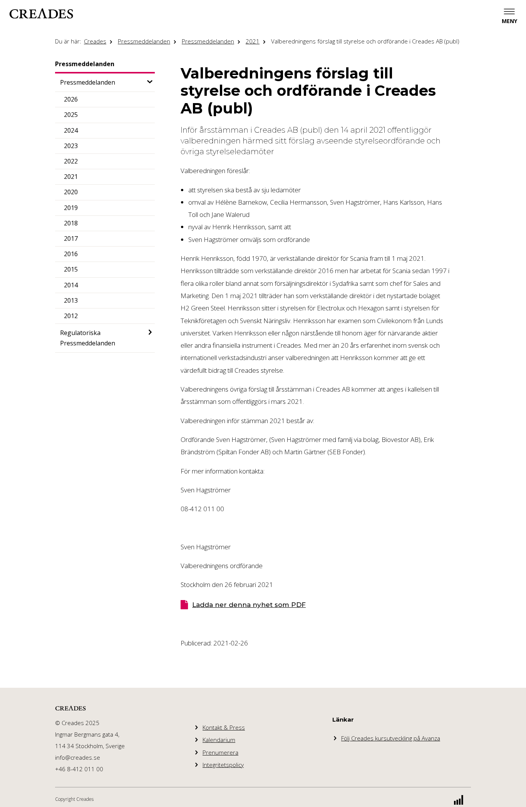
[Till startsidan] (41, 13)
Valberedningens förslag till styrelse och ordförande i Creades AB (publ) (365, 41)
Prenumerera (220, 752)
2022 (71, 161)
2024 (71, 130)
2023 (71, 146)
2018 (71, 223)
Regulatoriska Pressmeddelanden (87, 337)
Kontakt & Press (224, 727)
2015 (71, 269)
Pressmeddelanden (144, 41)
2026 (71, 99)
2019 (71, 207)
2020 (71, 192)
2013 (71, 300)
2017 (71, 238)
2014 (71, 285)
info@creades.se (77, 757)
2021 (253, 41)
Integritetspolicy (223, 765)
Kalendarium (219, 740)
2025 (71, 114)
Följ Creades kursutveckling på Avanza (390, 738)
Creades (95, 41)
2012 (71, 316)
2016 (71, 254)
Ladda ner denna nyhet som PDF (249, 605)
